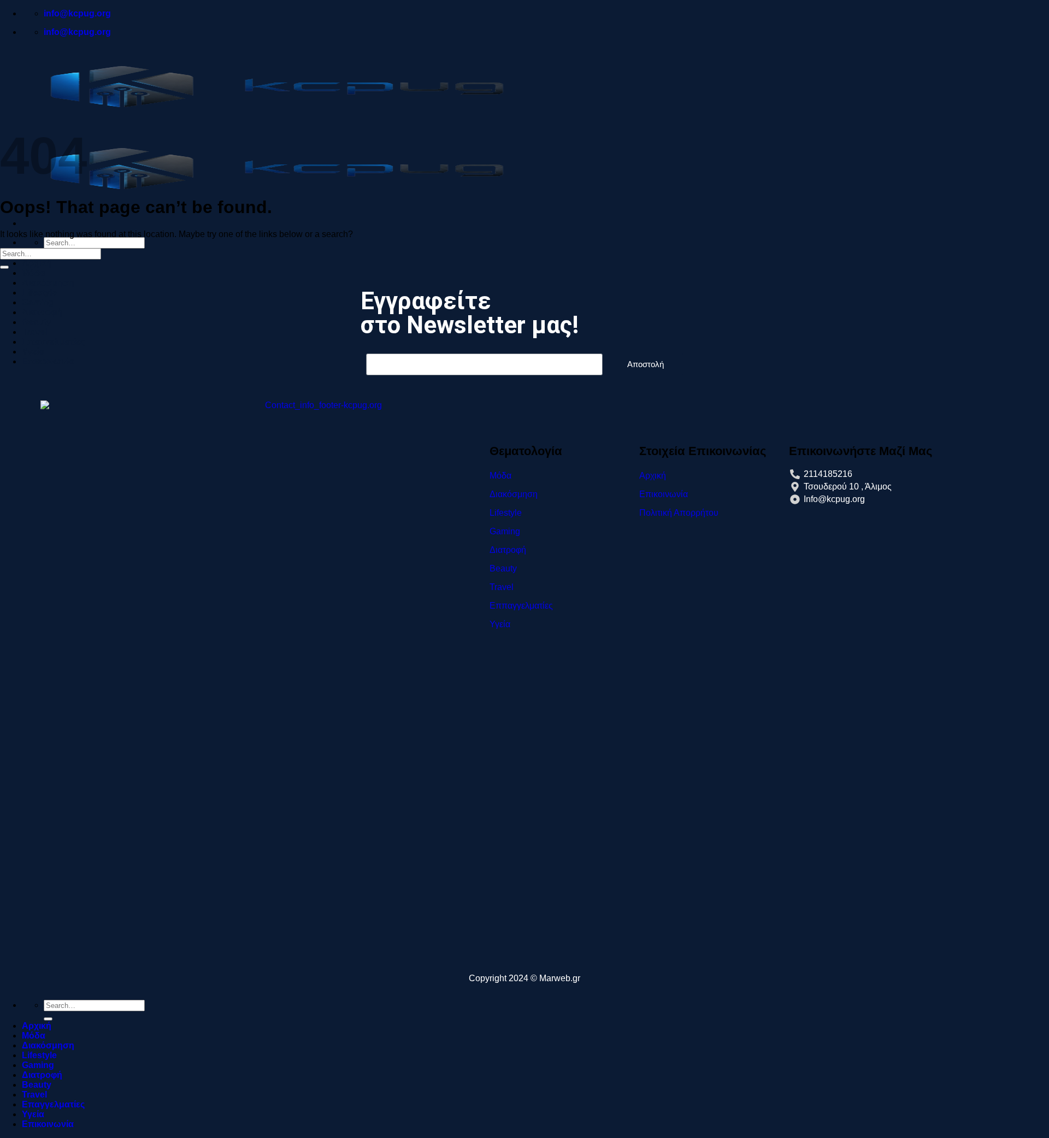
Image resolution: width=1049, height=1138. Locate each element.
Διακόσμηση (48, 1045)
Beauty (36, 1084)
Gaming (38, 1065)
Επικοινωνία (48, 1124)
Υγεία (33, 1114)
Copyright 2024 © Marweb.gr (524, 978)
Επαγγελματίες (53, 1104)
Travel (34, 1094)
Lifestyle (39, 1055)
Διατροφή (42, 1075)
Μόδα (33, 273)
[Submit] (4, 267)
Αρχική (36, 263)
